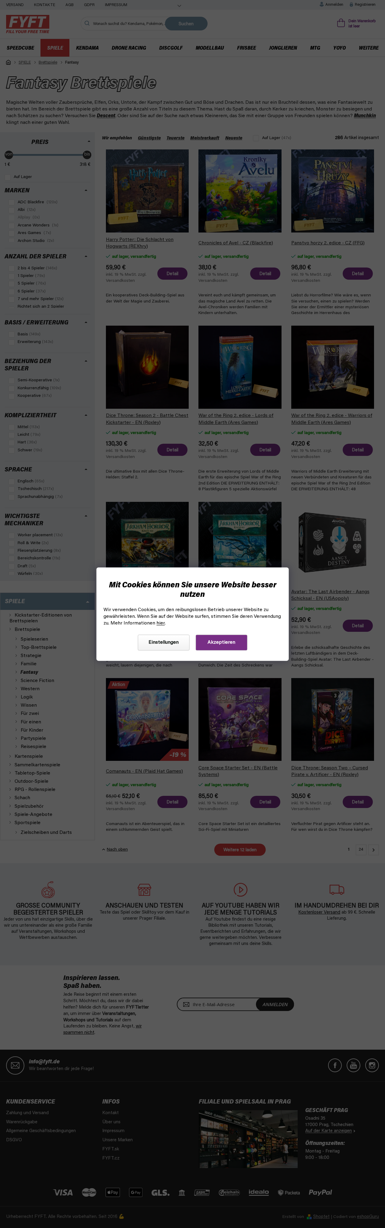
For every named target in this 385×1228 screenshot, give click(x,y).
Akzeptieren (221, 642)
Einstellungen (164, 642)
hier (160, 623)
